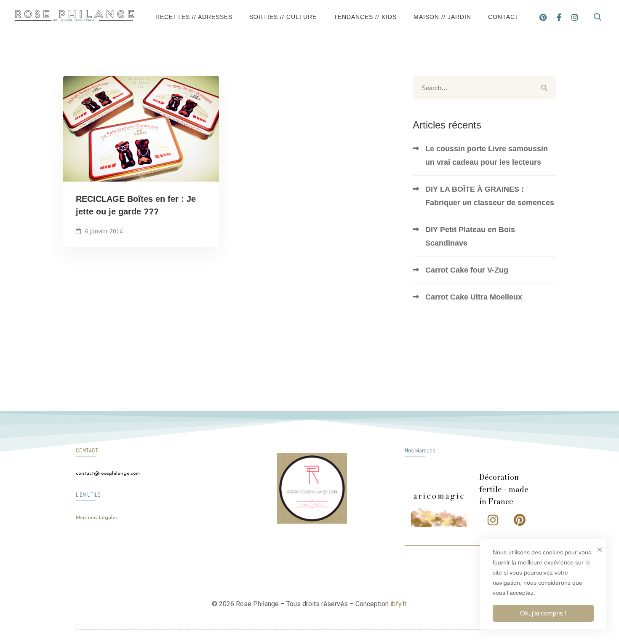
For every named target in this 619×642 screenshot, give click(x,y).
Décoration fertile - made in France (503, 489)
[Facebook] (559, 16)
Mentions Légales (96, 517)
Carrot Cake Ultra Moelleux (473, 297)
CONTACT (87, 450)
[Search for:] (484, 87)
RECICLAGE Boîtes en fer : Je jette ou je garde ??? (136, 205)
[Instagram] (574, 16)
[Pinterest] (543, 16)
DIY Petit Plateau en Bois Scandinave (470, 236)
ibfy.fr (398, 604)
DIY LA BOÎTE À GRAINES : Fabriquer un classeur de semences (489, 196)
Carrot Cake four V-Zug (466, 270)
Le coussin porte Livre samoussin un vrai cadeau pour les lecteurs (486, 155)
